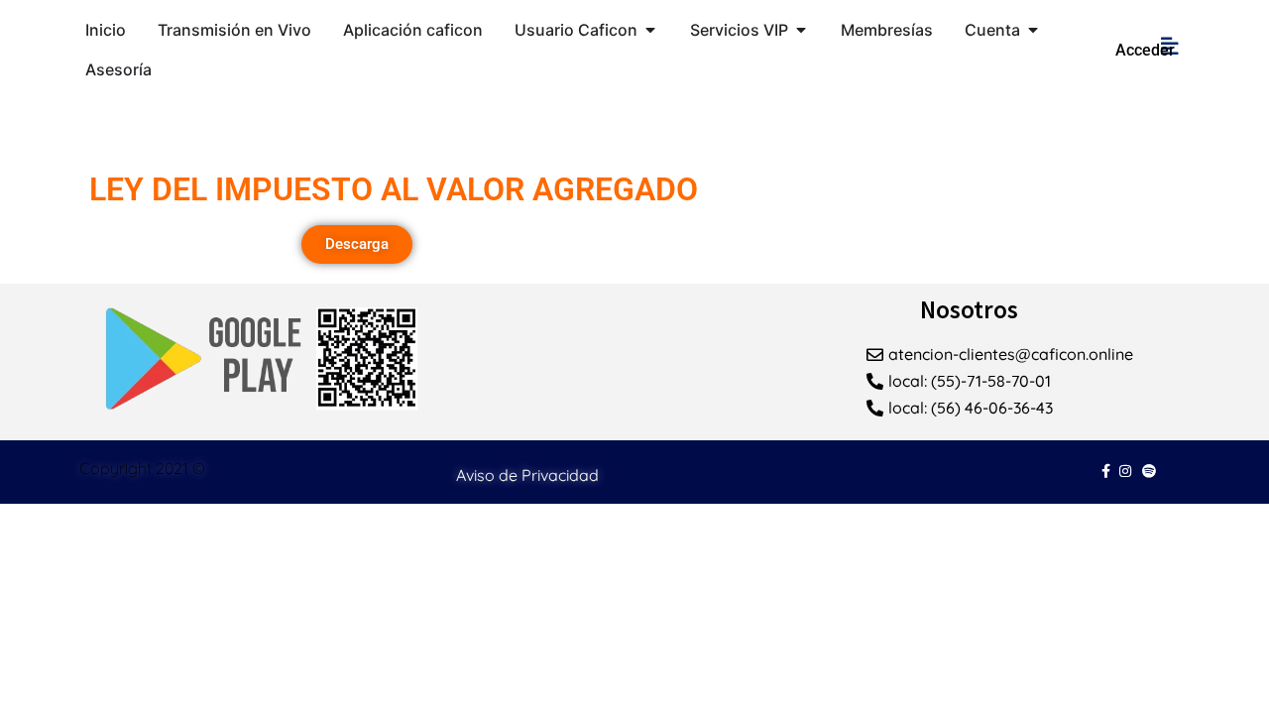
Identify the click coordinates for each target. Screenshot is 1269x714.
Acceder (1145, 50)
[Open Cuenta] (1033, 30)
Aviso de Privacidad (527, 475)
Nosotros (969, 309)
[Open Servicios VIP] (801, 30)
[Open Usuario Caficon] (650, 30)
